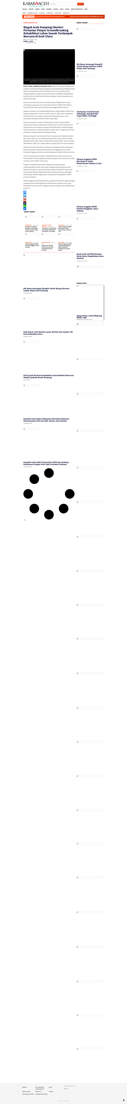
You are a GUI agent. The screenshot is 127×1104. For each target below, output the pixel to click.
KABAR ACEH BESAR (46, 242)
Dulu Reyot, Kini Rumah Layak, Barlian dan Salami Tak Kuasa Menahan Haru (48, 333)
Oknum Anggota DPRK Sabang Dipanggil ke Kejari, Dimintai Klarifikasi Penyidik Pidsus (64, 247)
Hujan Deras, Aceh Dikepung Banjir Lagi (89, 316)
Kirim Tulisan (26, 1091)
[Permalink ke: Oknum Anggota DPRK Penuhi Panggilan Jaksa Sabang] (32, 237)
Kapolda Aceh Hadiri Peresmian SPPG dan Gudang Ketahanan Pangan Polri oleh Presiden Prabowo (46, 463)
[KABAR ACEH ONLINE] (36, 4)
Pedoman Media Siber (41, 1094)
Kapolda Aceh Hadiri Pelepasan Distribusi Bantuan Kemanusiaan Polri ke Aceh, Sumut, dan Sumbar (46, 419)
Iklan (50, 1087)
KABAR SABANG (61, 225)
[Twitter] (49, 194)
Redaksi (24, 1087)
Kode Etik (38, 1091)
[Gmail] (49, 200)
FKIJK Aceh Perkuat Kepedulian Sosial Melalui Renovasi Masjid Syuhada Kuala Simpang (69, 16)
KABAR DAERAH (28, 225)
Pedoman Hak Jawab (28, 1094)
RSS (67, 1089)
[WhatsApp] (49, 206)
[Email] (49, 197)
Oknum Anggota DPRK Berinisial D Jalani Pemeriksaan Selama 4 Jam (65, 229)
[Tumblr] (49, 203)
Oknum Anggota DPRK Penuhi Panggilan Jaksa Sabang (32, 245)
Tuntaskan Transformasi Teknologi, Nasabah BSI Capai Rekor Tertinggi (49, 229)
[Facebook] (49, 192)
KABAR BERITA (45, 225)
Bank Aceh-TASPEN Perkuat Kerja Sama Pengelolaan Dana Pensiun (47, 248)
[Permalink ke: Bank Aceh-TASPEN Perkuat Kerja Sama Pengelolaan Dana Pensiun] (49, 237)
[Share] (49, 208)
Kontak (51, 1091)
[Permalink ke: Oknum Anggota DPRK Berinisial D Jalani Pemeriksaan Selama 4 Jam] (65, 220)
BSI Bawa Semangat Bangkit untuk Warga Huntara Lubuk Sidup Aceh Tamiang (31, 229)
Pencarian (80, 4)
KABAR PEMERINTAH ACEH (30, 22)
